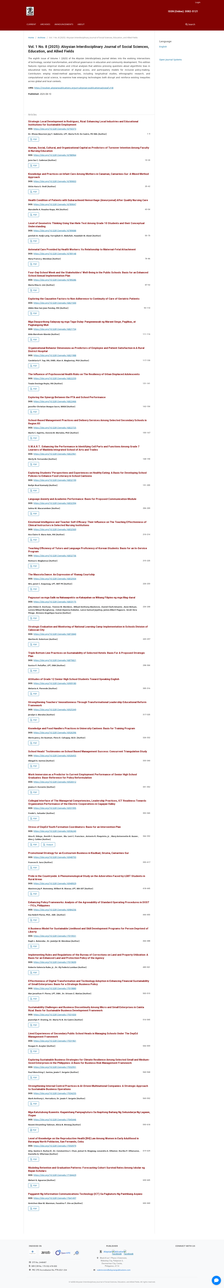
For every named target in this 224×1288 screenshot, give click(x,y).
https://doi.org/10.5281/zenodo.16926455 (55, 755)
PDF (35, 139)
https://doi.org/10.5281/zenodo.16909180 (55, 683)
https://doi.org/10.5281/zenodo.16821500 (55, 302)
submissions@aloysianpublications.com (113, 1270)
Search (191, 24)
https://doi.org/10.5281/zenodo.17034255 (55, 1093)
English (163, 46)
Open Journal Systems (170, 59)
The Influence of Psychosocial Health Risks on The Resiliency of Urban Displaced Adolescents (84, 374)
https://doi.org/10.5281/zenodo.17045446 (55, 1119)
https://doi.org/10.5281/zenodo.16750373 (55, 128)
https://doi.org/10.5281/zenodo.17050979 (55, 1145)
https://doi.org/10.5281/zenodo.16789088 (55, 230)
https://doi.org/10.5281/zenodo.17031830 (55, 1014)
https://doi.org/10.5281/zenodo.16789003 (55, 181)
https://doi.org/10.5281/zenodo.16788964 (55, 155)
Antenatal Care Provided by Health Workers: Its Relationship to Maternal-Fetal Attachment (82, 249)
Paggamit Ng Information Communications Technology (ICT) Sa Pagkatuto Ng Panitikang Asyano (85, 1193)
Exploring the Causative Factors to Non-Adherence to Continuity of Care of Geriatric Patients (83, 298)
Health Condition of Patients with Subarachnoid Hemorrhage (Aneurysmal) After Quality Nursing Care (88, 200)
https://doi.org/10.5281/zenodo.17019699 (55, 962)
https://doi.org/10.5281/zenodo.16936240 (55, 831)
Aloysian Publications (114, 1251)
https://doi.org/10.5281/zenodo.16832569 (55, 529)
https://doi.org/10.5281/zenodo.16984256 (55, 909)
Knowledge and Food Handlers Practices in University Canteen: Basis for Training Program (81, 728)
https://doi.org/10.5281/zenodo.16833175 (55, 601)
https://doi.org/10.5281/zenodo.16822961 (55, 453)
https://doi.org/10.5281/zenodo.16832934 (55, 578)
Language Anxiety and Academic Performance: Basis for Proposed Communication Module (82, 498)
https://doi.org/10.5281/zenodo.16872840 (55, 634)
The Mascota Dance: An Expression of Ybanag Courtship (61, 574)
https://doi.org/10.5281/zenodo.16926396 (55, 732)
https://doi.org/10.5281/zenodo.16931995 (55, 808)
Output (49, 844)
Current (31, 24)
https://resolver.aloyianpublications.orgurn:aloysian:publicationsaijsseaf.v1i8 (73, 87)
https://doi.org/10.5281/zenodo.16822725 (55, 427)
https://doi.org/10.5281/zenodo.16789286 (55, 279)
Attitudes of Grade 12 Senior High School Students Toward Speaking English (73, 679)
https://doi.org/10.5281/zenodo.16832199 (55, 480)
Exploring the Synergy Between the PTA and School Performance (67, 397)
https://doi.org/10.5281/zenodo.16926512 (55, 781)
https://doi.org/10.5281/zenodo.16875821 (55, 660)
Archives (45, 24)
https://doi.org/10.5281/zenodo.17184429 (55, 1175)
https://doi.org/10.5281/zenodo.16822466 (55, 401)
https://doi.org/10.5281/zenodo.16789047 (55, 204)
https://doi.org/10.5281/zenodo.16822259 (55, 378)
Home (31, 37)
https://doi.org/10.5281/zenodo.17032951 (55, 1067)
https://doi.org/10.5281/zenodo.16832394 (55, 503)
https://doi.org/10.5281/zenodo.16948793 (55, 857)
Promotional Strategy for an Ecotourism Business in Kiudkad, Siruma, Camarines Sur (78, 852)
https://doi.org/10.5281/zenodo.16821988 (55, 355)
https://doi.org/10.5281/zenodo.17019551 (55, 935)
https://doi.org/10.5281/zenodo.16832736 (55, 555)
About (81, 24)
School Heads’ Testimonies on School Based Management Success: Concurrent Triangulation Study (87, 751)
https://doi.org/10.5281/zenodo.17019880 (55, 988)
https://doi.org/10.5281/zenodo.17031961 (55, 1040)
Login (197, 2)
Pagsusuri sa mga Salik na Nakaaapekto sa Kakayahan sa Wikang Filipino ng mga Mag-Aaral (81, 597)
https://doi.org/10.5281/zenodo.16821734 (55, 329)
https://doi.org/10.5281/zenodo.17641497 (55, 1198)
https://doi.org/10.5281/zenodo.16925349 (55, 709)
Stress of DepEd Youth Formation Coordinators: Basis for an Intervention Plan (74, 826)
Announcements (64, 24)
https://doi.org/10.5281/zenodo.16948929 (55, 883)
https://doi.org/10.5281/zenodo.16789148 (55, 253)
